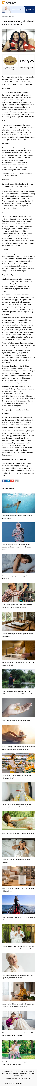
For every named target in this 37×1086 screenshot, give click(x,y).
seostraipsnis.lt (18, 1075)
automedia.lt (30, 1071)
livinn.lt (29, 1078)
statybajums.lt (6, 1071)
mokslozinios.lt (13, 1073)
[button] (31, 2)
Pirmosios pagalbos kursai (19, 1078)
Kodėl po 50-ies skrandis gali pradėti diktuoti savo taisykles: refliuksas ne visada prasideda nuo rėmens (18, 547)
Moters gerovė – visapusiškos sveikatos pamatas (18, 833)
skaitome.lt (5, 1073)
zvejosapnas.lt (23, 1073)
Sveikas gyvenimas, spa (8, 16)
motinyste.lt (31, 1073)
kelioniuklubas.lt (21, 1071)
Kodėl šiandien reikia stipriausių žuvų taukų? (16, 720)
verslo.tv (13, 1071)
